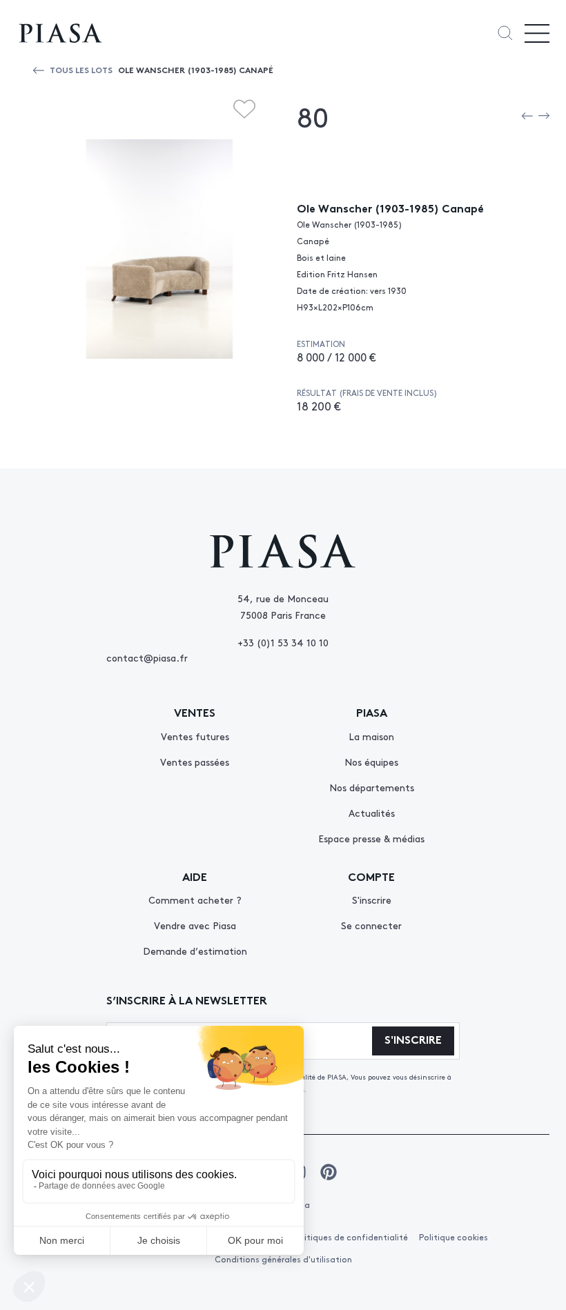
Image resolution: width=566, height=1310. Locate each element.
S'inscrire (371, 899)
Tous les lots (81, 69)
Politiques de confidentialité (350, 1236)
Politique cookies (453, 1236)
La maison (371, 736)
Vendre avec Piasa (195, 925)
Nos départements (371, 787)
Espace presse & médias (371, 838)
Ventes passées (194, 761)
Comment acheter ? (195, 899)
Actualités (372, 813)
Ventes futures (195, 736)
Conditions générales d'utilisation (283, 1258)
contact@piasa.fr (147, 657)
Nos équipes (371, 761)
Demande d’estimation (195, 950)
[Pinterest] (328, 1172)
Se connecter (371, 925)
